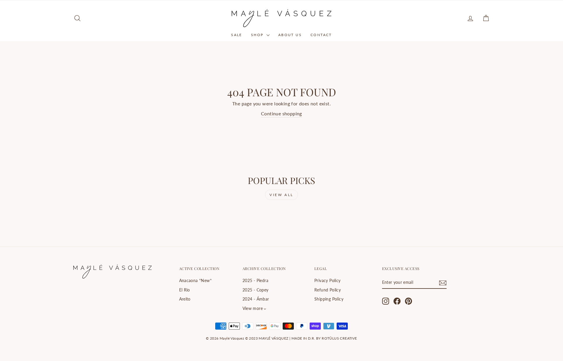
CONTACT (321, 35)
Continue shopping (281, 113)
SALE (236, 35)
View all (281, 195)
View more (253, 308)
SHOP (258, 35)
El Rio (184, 290)
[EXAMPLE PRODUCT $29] (123, 217)
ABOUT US (290, 35)
